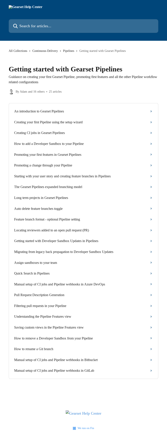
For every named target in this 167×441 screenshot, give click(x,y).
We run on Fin (86, 428)
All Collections (18, 51)
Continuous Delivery (45, 51)
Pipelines (68, 51)
